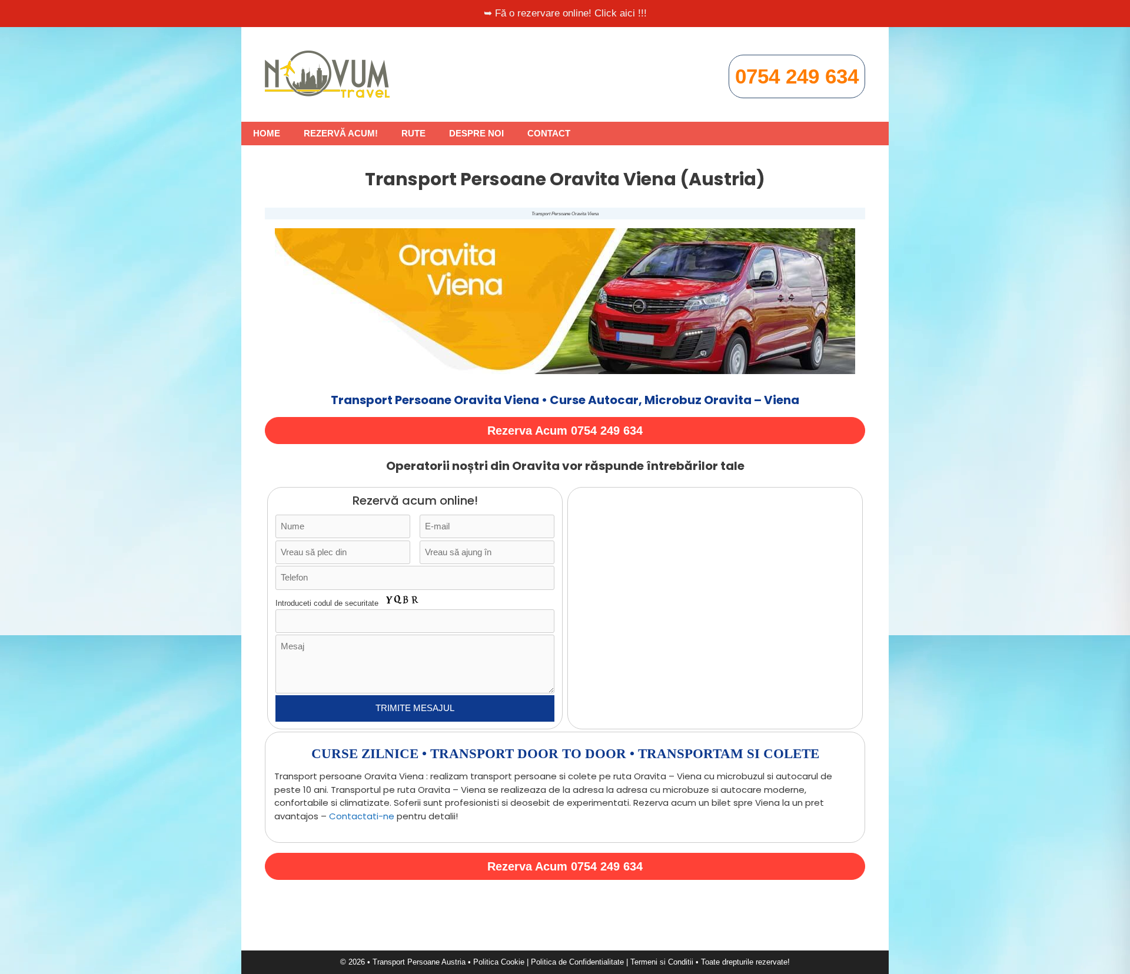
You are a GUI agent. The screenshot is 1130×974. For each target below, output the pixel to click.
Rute (413, 133)
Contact (548, 133)
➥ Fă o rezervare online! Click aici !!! (565, 13)
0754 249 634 (797, 76)
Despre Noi (476, 133)
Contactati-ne (361, 816)
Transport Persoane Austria (419, 962)
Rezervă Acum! (341, 133)
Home (266, 133)
